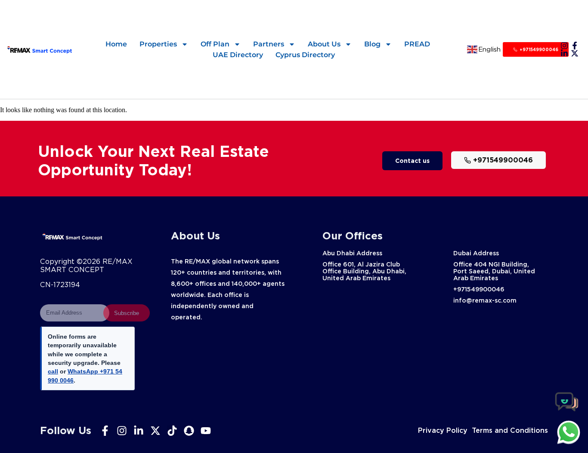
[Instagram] (564, 45)
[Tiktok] (172, 430)
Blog (372, 44)
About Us (324, 44)
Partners (268, 44)
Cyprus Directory (305, 55)
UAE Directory (238, 55)
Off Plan (215, 44)
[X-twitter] (575, 53)
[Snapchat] (189, 430)
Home (116, 44)
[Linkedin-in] (564, 53)
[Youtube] (206, 430)
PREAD (417, 44)
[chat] (569, 432)
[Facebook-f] (575, 45)
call (53, 371)
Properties (158, 44)
